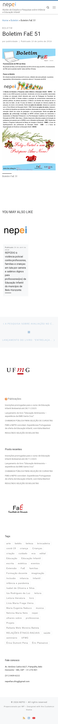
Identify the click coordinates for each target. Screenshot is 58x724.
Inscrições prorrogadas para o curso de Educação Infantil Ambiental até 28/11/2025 (27, 406)
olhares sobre (14, 618)
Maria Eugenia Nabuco (19, 608)
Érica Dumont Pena (17, 643)
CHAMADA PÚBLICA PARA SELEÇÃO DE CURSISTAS (29, 420)
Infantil (37, 578)
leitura (37, 593)
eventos (35, 563)
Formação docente (16, 573)
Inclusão (11, 578)
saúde (47, 633)
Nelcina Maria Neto (17, 613)
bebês (18, 543)
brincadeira (43, 543)
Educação (11, 558)
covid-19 (11, 548)
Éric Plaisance (40, 643)
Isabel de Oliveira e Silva (20, 588)
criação (10, 553)
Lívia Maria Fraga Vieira (20, 603)
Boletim (14, 20)
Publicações (14, 398)
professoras (32, 618)
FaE (23, 568)
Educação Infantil (31, 558)
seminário (11, 638)
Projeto (10, 623)
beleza (29, 543)
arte (8, 543)
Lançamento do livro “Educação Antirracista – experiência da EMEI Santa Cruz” (26, 414)
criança (24, 548)
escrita (10, 563)
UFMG (24, 638)
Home (5, 20)
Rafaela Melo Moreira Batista (22, 628)
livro (31, 598)
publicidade (12, 41)
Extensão (11, 568)
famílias (33, 568)
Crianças (37, 548)
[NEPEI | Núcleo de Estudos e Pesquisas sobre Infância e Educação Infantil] (9, 4)
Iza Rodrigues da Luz (18, 593)
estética (22, 563)
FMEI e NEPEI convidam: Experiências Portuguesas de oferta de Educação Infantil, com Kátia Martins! (28, 426)
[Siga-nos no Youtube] (33, 718)
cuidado (23, 553)
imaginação (37, 573)
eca (34, 553)
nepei (35, 613)
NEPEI (22, 702)
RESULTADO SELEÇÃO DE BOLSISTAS (22, 433)
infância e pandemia (17, 583)
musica (40, 608)
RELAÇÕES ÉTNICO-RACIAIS (23, 633)
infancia (24, 578)
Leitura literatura (15, 598)
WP (22, 707)
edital (43, 553)
